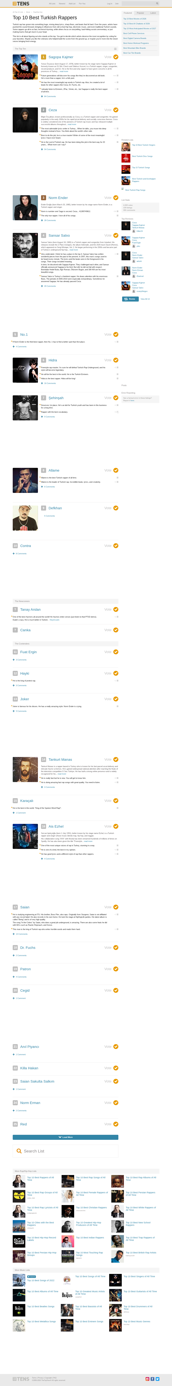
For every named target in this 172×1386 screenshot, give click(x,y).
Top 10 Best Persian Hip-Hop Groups (41, 1253)
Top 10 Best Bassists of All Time (88, 1307)
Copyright (48, 1378)
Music (28, 12)
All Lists (52, 4)
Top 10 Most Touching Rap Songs (89, 1253)
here (132, 400)
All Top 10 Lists (18, 12)
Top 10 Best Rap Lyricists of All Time (42, 1208)
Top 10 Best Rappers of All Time (40, 1178)
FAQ (54, 1378)
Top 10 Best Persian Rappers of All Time (140, 1193)
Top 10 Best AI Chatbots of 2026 (136, 24)
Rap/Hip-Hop (37, 12)
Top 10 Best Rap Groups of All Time (42, 1193)
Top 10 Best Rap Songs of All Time (90, 1178)
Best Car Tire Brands (132, 53)
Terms (34, 1378)
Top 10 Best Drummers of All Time (138, 1307)
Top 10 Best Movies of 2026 (134, 19)
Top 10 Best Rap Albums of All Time (141, 1178)
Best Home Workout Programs (136, 43)
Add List (72, 4)
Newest (62, 4)
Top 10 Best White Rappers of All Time (141, 1208)
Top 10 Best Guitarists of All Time (140, 1291)
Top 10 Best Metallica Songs (41, 1321)
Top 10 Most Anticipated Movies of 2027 (139, 28)
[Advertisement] (65, 174)
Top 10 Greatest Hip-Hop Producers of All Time (88, 1223)
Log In (109, 4)
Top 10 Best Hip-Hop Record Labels (41, 1238)
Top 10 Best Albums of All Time (42, 1291)
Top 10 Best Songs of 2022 (40, 1280)
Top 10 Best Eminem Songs (89, 1321)
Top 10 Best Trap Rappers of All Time (140, 1238)
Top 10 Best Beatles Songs (40, 1306)
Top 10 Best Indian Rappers (90, 1237)
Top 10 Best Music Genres (137, 1321)
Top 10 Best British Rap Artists (141, 1252)
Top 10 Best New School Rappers (138, 1223)
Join (116, 4)
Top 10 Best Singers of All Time (139, 1276)
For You (82, 4)
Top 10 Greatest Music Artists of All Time (90, 1292)
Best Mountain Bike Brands (134, 48)
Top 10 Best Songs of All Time (90, 1276)
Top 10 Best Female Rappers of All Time (92, 1193)
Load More (66, 1137)
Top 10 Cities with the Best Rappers (40, 1223)
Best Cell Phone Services (133, 33)
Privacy (40, 1378)
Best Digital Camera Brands (134, 38)
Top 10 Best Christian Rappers (91, 1207)
